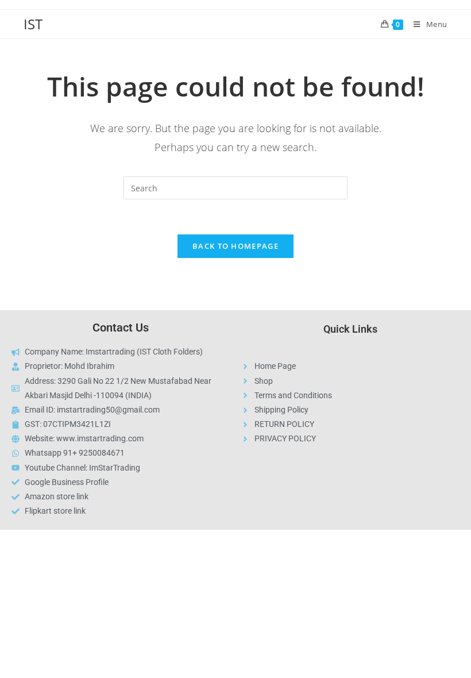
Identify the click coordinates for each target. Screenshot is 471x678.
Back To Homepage (235, 246)
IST (33, 23)
